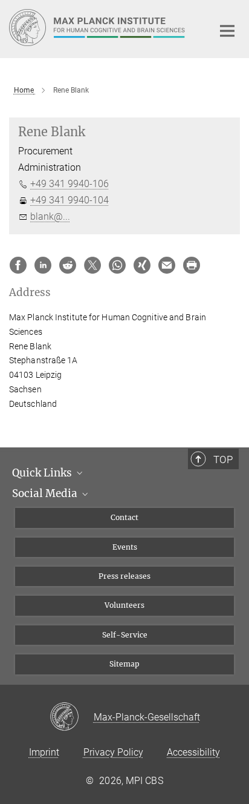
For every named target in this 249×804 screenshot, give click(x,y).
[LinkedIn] (43, 265)
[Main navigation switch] (227, 31)
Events (124, 547)
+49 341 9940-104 (69, 200)
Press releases (124, 576)
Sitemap (124, 663)
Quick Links (43, 473)
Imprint (44, 752)
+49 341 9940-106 (69, 183)
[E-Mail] (167, 265)
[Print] (192, 265)
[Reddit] (68, 265)
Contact (124, 517)
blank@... (50, 216)
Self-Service (124, 634)
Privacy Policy (113, 752)
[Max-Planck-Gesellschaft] (72, 717)
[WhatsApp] (117, 265)
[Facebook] (18, 265)
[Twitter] (92, 265)
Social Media (46, 493)
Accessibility (193, 752)
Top (223, 459)
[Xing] (142, 265)
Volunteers (124, 605)
